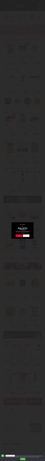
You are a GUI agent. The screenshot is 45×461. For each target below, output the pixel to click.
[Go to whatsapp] (2, 455)
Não (26, 235)
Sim (19, 235)
